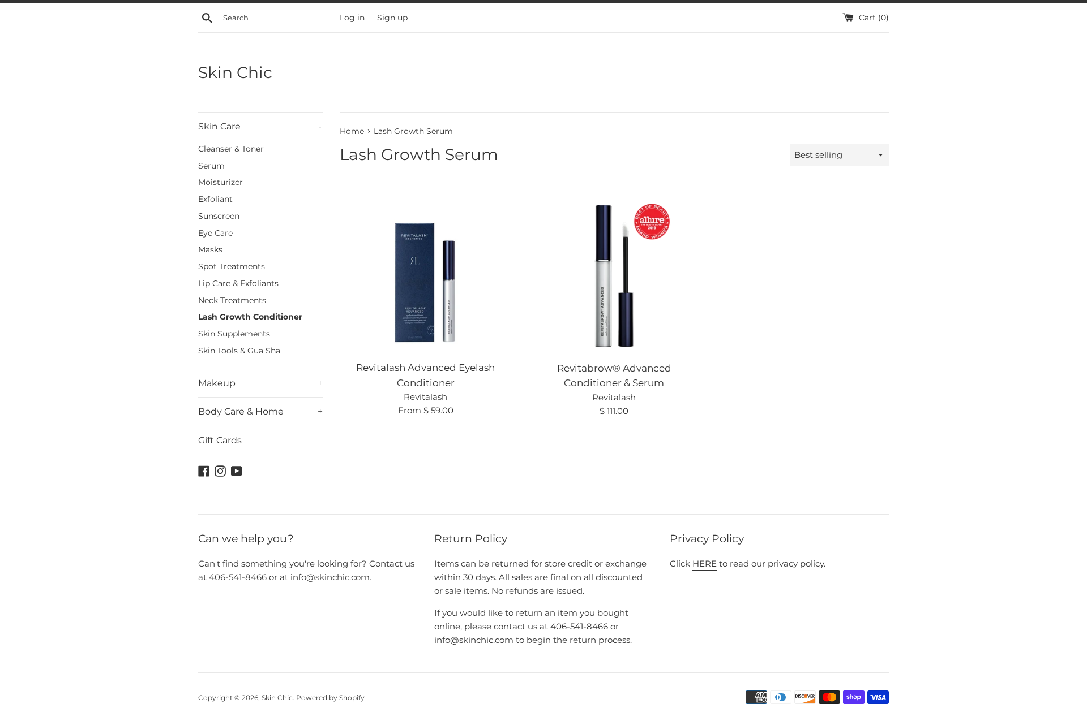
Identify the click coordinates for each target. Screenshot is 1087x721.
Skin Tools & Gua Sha (239, 350)
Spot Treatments (231, 266)
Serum (211, 165)
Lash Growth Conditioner (250, 316)
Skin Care (260, 126)
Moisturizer (220, 182)
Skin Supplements (234, 333)
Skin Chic (235, 72)
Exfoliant (215, 199)
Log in (352, 17)
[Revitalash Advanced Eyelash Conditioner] (425, 269)
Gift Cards (220, 440)
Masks (210, 249)
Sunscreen (218, 216)
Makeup (260, 383)
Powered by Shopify (330, 697)
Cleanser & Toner (231, 148)
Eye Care (215, 233)
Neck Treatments (232, 300)
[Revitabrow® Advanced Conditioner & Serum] (614, 269)
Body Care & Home (260, 411)
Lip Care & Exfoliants (238, 283)
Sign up (392, 17)
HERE (704, 563)
